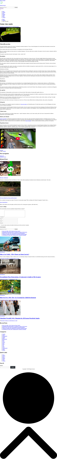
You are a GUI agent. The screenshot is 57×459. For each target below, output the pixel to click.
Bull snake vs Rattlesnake (4, 177)
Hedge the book (3, 5)
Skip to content (2, 0)
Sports (3, 16)
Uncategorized (4, 348)
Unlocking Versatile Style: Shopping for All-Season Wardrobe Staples (14, 234)
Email (1, 220)
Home (3, 11)
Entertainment (4, 336)
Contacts (3, 17)
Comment (2, 216)
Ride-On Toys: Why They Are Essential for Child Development (13, 233)
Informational (2, 274)
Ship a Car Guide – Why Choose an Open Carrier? (11, 231)
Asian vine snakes (3, 118)
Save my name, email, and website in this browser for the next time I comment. (15, 225)
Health (3, 338)
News (3, 13)
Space (3, 343)
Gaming (3, 337)
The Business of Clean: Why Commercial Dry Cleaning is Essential (14, 235)
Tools (3, 346)
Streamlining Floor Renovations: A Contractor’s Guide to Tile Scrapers (14, 232)
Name (1, 218)
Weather (3, 14)
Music (3, 340)
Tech (3, 345)
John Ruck (17, 26)
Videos (3, 15)
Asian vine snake (24, 104)
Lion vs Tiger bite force (3, 202)
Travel (3, 347)
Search (1, 365)
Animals (3, 12)
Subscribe (1, 8)
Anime (3, 335)
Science (3, 342)
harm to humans (28, 120)
